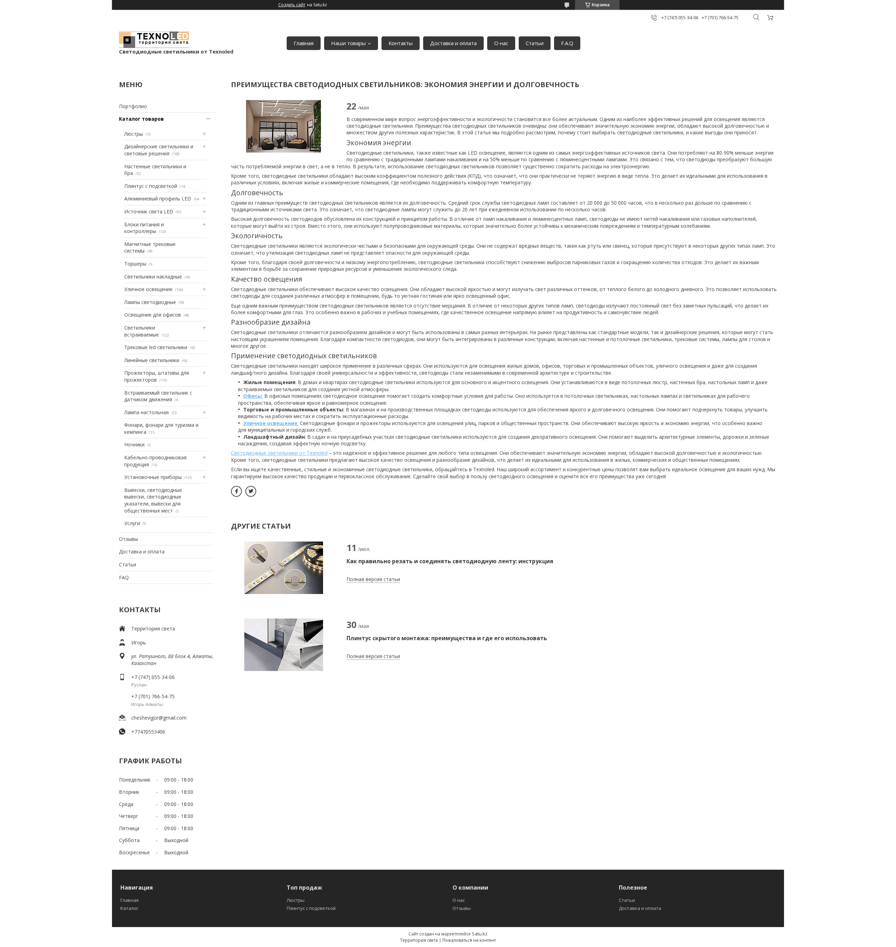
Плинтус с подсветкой (150, 186)
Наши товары (348, 43)
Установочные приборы (153, 477)
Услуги (132, 523)
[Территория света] (154, 39)
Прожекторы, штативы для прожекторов (156, 376)
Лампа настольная (146, 412)
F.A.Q (567, 43)
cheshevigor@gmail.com (159, 717)
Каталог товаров (141, 118)
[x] (250, 491)
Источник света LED (148, 211)
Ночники (134, 444)
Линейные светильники (151, 360)
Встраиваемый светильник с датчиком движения (158, 396)
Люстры (133, 133)
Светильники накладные (153, 276)
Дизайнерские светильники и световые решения (158, 150)
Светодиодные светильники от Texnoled (279, 453)
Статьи (535, 43)
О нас (501, 43)
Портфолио (133, 106)
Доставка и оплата (453, 43)
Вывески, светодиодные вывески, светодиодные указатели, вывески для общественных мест (153, 500)
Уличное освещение (148, 289)
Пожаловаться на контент (469, 940)
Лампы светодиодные (150, 302)
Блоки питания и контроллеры (144, 228)
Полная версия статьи (373, 579)
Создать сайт (291, 4)
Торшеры (135, 263)
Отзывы (128, 539)
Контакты (400, 43)
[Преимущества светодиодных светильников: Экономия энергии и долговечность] (283, 126)
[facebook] (236, 491)
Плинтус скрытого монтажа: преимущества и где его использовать (446, 638)
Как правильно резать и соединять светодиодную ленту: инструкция (449, 561)
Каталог (129, 908)
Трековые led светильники (155, 347)
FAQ (124, 577)
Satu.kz (480, 934)
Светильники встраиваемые (141, 331)
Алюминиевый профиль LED (157, 198)
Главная (304, 43)
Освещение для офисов (152, 314)
